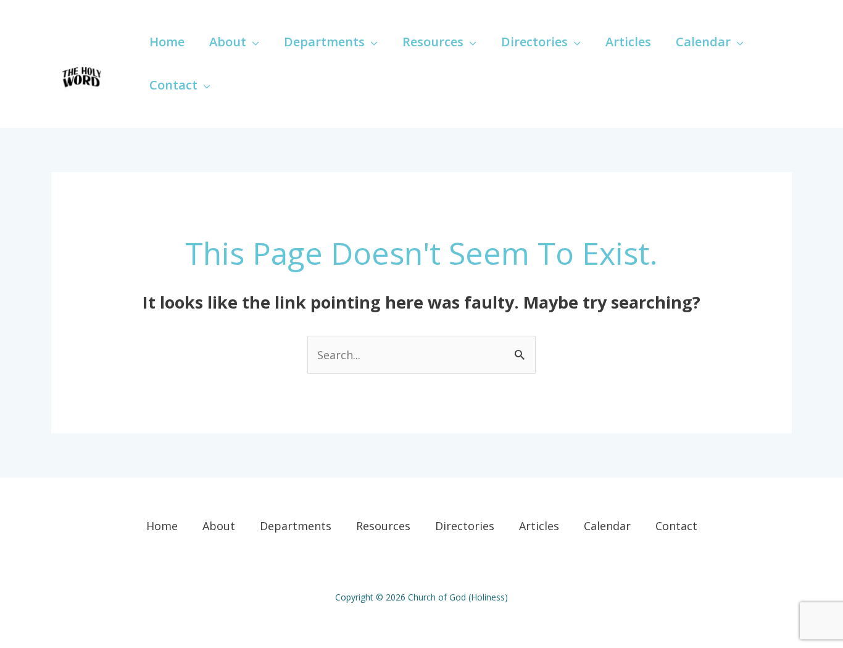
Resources (383, 525)
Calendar (607, 525)
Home (162, 525)
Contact (676, 525)
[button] (252, 41)
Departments (295, 525)
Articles (539, 525)
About (218, 525)
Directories (464, 525)
